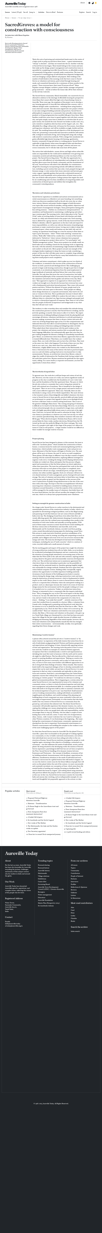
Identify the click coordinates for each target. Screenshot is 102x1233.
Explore (82, 12)
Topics (73, 868)
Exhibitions (42, 879)
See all (25, 12)
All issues (74, 865)
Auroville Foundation (45, 900)
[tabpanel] (43, 816)
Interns (7, 46)
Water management (45, 895)
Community (75, 871)
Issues (14, 18)
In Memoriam (75, 898)
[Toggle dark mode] (96, 3)
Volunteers (20, 45)
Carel (72, 910)
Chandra (74, 918)
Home (7, 18)
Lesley (73, 916)
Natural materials (15, 46)
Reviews (74, 890)
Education (41, 898)
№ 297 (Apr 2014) (24, 18)
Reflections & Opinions (79, 887)
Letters (73, 895)
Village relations (43, 876)
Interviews (74, 882)
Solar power (17, 49)
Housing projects (17, 43)
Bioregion (41, 892)
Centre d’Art (42, 882)
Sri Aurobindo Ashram (46, 906)
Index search (75, 931)
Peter (73, 913)
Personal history (43, 868)
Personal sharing (44, 865)
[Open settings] (89, 3)
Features (60, 12)
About (82, 3)
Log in (95, 12)
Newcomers (18, 52)
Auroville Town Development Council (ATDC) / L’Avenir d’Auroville (51, 888)
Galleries (74, 893)
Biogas (16, 48)
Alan (72, 907)
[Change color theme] (92, 3)
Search (88, 12)
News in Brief (50, 12)
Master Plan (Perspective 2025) (49, 903)
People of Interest (77, 876)
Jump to (32, 12)
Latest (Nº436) (17, 12)
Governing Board (44, 884)
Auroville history (44, 871)
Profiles (73, 884)
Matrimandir (42, 873)
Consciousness (9, 51)
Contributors (75, 873)
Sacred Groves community (16, 44)
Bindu (73, 921)
